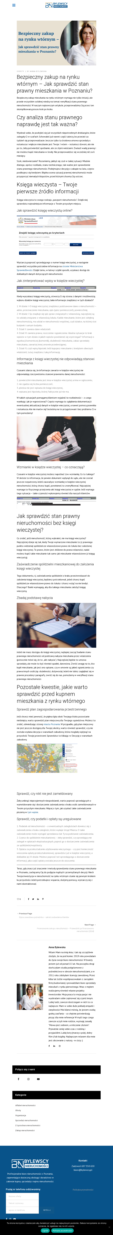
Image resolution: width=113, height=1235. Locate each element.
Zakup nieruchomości (25, 1130)
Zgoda (45, 1230)
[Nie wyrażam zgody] (109, 1227)
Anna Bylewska (38, 71)
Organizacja (20, 1115)
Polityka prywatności (83, 1189)
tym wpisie (33, 812)
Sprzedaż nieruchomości (26, 1120)
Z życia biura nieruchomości (27, 1125)
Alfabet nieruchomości (25, 1105)
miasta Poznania (52, 724)
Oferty (20, 71)
